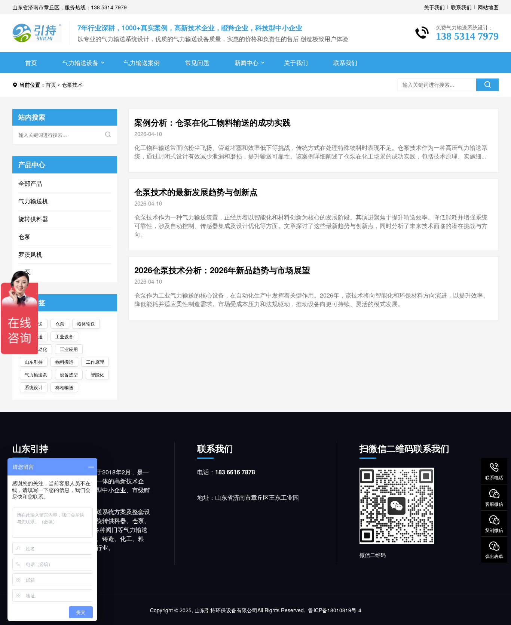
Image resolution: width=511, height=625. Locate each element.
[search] (487, 84)
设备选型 (69, 374)
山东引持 (34, 361)
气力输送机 (33, 201)
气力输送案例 (142, 62)
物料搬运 (64, 361)
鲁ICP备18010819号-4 (334, 610)
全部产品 (30, 183)
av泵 (24, 272)
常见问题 (197, 62)
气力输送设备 (80, 62)
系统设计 (34, 387)
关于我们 (434, 7)
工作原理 (95, 361)
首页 (31, 62)
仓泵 (24, 236)
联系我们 (461, 7)
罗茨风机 (30, 254)
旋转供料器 (33, 219)
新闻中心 (246, 62)
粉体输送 (86, 323)
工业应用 (69, 349)
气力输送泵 (36, 374)
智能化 (97, 374)
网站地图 (488, 7)
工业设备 (64, 336)
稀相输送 (64, 387)
